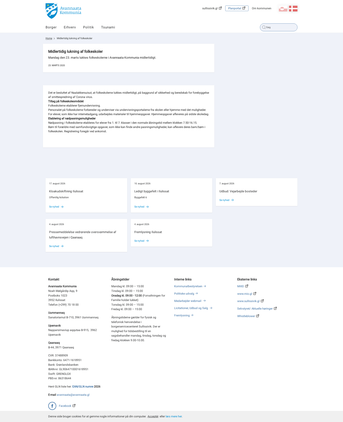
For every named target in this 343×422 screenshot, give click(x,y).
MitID (240, 286)
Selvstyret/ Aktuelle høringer (255, 308)
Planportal (234, 8)
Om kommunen (261, 8)
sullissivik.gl (210, 8)
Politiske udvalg (184, 293)
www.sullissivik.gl (248, 301)
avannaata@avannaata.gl (73, 394)
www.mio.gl (244, 293)
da (293, 8)
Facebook (65, 406)
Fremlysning (182, 315)
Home (49, 38)
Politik (88, 27)
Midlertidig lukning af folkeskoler (74, 38)
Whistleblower (246, 316)
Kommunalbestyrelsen (188, 286)
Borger (51, 27)
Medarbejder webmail (188, 301)
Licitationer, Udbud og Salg (191, 308)
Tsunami (108, 27)
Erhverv (70, 27)
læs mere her (174, 416)
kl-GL (283, 8)
